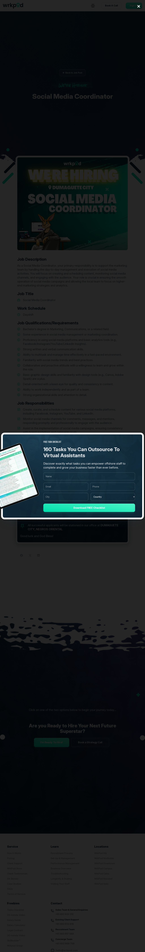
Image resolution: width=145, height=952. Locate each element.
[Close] (138, 6)
